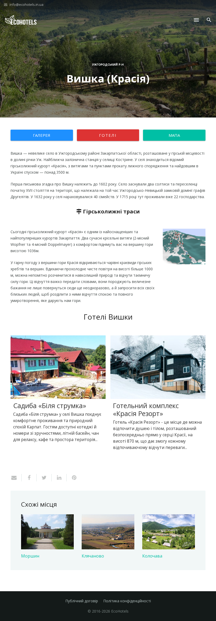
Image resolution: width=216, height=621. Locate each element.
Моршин (30, 556)
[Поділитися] (29, 477)
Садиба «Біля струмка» (49, 405)
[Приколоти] (72, 477)
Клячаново (93, 556)
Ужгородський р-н (108, 64)
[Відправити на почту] (16, 477)
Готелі (108, 135)
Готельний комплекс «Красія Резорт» (146, 409)
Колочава (152, 556)
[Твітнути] (44, 477)
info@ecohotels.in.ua (26, 4)
